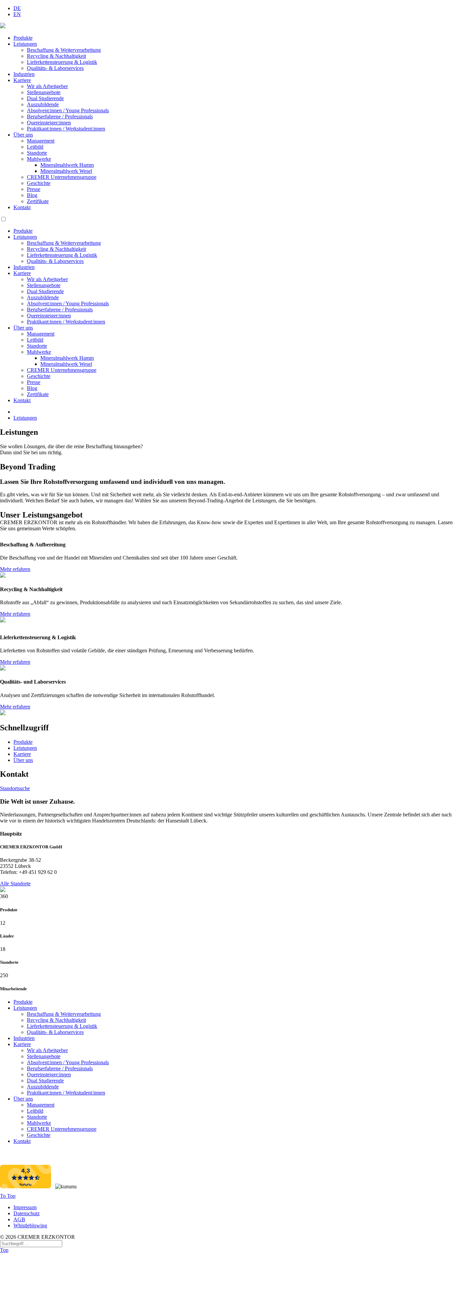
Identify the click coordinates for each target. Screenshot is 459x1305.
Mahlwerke (39, 159)
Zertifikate (38, 201)
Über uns (23, 135)
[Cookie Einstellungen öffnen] (50, 1302)
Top (4, 1250)
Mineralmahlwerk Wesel (66, 171)
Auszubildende (43, 104)
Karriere (22, 80)
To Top (7, 1196)
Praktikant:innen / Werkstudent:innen (66, 128)
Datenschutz (26, 1213)
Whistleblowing (30, 1225)
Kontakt (22, 207)
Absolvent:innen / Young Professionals (68, 110)
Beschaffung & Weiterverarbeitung (64, 50)
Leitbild (35, 147)
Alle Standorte (15, 883)
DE (17, 8)
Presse (33, 189)
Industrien (24, 74)
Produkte (23, 38)
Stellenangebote (43, 92)
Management (40, 141)
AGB (19, 1219)
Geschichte (38, 183)
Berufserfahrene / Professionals (60, 116)
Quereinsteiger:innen (49, 122)
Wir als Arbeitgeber (47, 86)
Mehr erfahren (15, 569)
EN (17, 14)
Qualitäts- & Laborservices (55, 68)
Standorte (37, 153)
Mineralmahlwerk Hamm (67, 165)
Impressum (25, 1207)
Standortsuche (15, 788)
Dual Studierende (45, 98)
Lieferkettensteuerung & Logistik (62, 62)
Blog (32, 195)
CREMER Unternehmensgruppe (61, 177)
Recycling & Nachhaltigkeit (56, 56)
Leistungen (25, 44)
